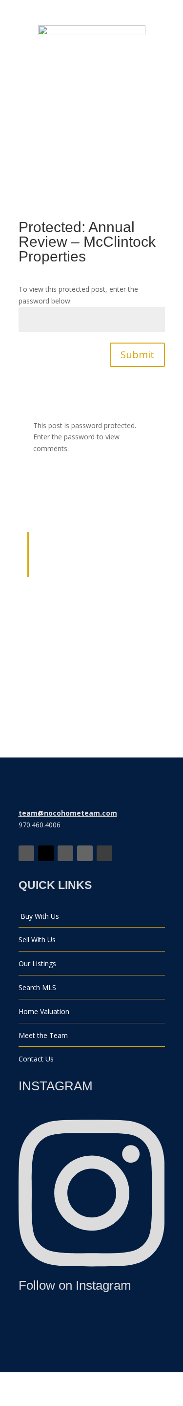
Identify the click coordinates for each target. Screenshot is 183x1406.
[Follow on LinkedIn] (85, 853)
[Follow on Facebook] (26, 853)
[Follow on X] (46, 853)
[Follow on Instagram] (65, 853)
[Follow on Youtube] (104, 853)
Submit (137, 354)
